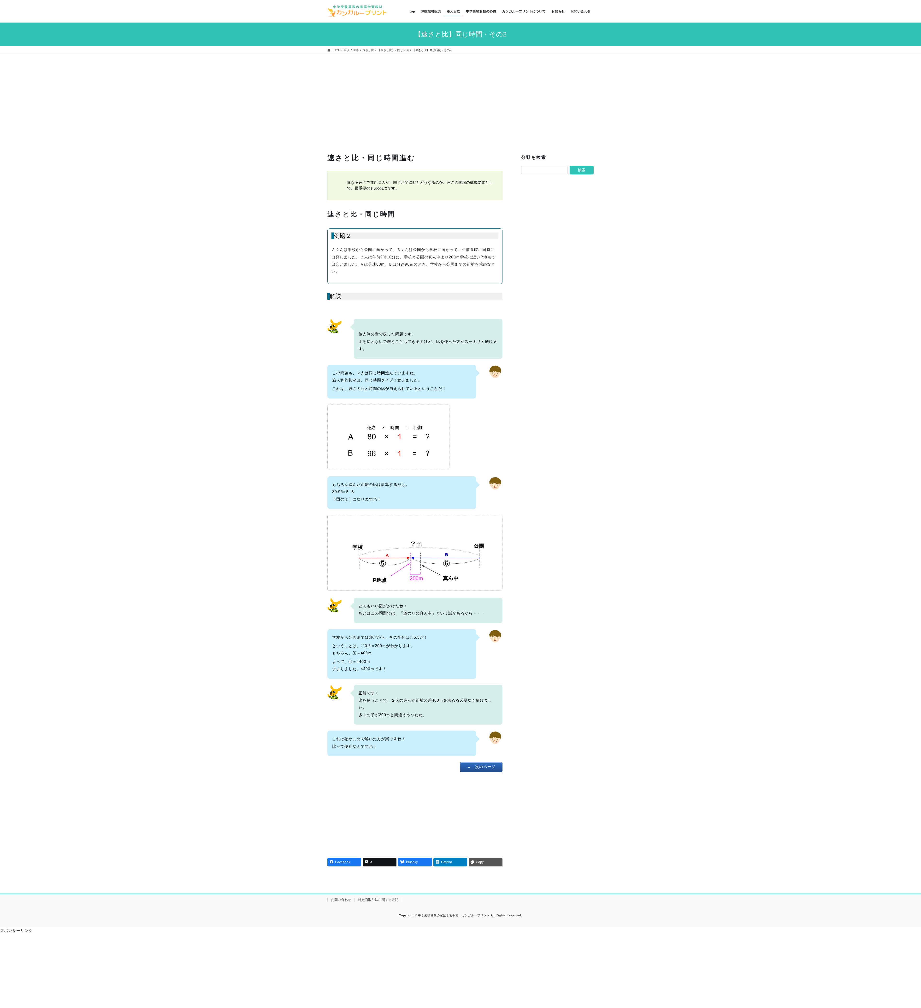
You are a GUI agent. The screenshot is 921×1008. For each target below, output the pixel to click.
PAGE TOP (897, 973)
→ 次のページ (481, 767)
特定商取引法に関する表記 (378, 900)
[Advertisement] (414, 104)
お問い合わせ (341, 900)
